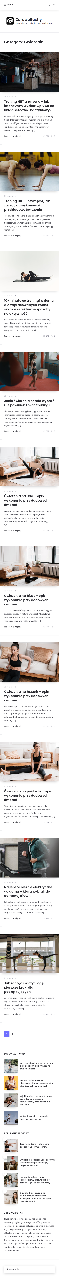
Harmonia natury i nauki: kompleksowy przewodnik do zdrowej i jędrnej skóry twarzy (35, 1180)
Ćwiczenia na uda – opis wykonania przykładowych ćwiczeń (26, 500)
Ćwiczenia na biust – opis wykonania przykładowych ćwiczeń (26, 600)
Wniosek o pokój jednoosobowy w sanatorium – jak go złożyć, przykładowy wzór (37, 1162)
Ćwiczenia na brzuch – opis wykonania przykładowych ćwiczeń (26, 695)
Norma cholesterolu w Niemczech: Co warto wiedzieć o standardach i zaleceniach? (36, 1083)
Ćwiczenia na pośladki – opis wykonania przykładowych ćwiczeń (28, 795)
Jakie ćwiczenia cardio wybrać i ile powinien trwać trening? (29, 403)
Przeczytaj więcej (12, 136)
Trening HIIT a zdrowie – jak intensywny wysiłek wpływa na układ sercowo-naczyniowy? (29, 105)
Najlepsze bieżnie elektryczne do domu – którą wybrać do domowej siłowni (28, 891)
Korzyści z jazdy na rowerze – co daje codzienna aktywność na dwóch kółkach (36, 1066)
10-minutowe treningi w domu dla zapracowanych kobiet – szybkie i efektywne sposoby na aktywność (29, 307)
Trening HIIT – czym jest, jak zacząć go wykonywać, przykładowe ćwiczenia (27, 205)
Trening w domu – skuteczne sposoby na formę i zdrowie (34, 1145)
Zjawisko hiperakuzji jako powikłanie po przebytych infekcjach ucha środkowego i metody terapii (35, 1197)
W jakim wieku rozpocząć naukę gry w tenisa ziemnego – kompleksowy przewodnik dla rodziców (36, 1100)
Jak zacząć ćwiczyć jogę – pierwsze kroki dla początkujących (25, 987)
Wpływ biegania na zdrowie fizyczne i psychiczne (34, 1117)
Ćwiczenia (11, 96)
